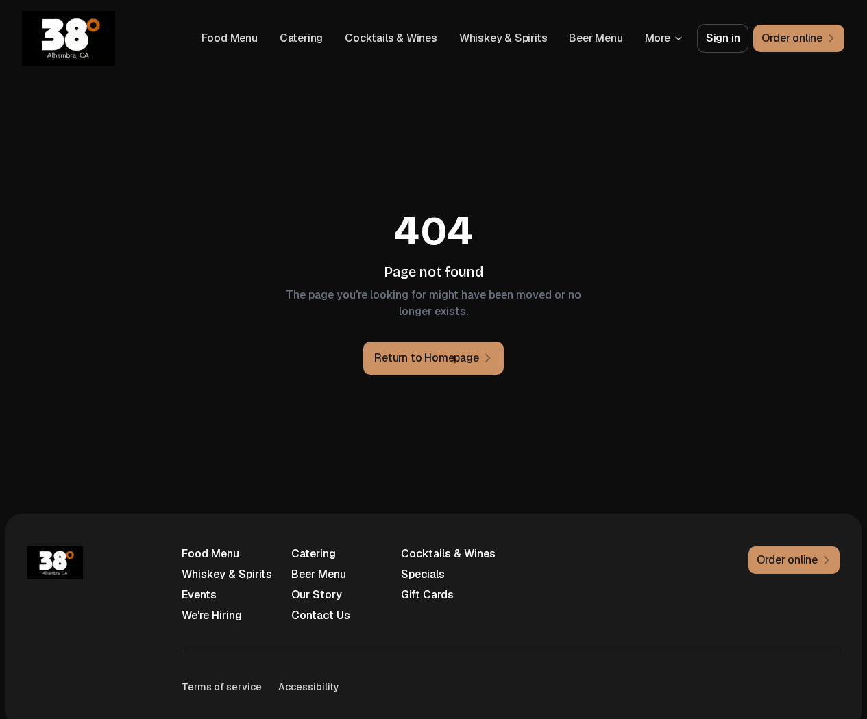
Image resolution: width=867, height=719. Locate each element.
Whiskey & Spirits (503, 38)
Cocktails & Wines (391, 38)
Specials (423, 574)
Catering (301, 38)
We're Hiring (212, 615)
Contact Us (320, 615)
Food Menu (230, 38)
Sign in (723, 38)
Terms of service (222, 687)
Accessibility (308, 687)
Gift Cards (427, 595)
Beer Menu (595, 38)
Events (199, 595)
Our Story (316, 595)
